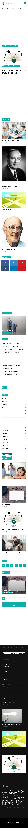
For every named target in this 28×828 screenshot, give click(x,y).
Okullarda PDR (21, 794)
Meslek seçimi (14, 794)
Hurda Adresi (6, 657)
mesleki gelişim (6, 794)
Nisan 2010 (5, 439)
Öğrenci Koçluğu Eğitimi (10, 649)
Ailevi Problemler (7, 365)
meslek (18, 793)
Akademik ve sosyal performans (10, 371)
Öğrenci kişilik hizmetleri (11, 803)
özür (10, 804)
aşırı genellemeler (7, 349)
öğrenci (14, 804)
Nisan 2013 (5, 410)
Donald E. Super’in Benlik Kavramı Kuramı (11, 8)
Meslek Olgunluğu (6, 209)
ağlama (5, 346)
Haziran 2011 (5, 427)
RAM (9, 799)
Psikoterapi (4, 799)
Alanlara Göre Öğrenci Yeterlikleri (11, 140)
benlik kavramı (22, 789)
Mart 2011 (5, 433)
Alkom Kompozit (6, 664)
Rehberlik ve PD (15, 800)
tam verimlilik (8, 802)
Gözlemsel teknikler (6, 792)
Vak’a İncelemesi (6, 504)
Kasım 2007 (5, 448)
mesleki (21, 793)
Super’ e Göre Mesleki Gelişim (9, 186)
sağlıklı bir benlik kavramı (16, 801)
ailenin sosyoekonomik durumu (10, 362)
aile (4, 355)
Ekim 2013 (4, 407)
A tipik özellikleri (7, 343)
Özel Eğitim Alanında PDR (8, 702)
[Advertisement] (14, 25)
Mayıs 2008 (5, 442)
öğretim (19, 804)
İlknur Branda (6, 666)
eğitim (10, 791)
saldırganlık (7, 801)
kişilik (10, 793)
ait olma (18, 365)
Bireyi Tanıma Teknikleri (8, 592)
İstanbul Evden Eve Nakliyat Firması (16, 807)
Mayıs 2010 (5, 436)
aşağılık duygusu (15, 346)
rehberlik (15, 799)
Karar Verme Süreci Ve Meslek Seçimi (11, 724)
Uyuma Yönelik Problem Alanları (10, 481)
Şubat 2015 (5, 401)
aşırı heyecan (20, 349)
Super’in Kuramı (14, 65)
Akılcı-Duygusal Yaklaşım (9, 377)
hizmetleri (14, 792)
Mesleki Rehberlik (6, 65)
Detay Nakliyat (6, 661)
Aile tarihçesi (6, 359)
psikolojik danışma (8, 797)
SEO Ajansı (16, 825)
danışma (20, 790)
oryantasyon (5, 795)
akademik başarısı (7, 368)
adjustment (16, 352)
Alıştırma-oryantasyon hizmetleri (10, 789)
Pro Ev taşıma (6, 659)
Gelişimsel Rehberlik (7, 330)
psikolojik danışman (19, 797)
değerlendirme (5, 791)
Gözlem (23, 791)
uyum (13, 802)
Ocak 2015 (5, 404)
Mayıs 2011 (5, 430)
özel (7, 804)
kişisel (14, 793)
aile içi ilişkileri (13, 355)
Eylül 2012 (5, 413)
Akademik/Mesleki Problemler (10, 374)
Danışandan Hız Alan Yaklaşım (9, 249)
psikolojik (16, 796)
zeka (20, 802)
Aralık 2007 (5, 445)
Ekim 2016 (4, 398)
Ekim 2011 (4, 424)
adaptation (6, 352)
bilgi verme (4, 790)
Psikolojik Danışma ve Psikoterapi (11, 553)
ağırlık (18, 343)
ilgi (19, 792)
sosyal (3, 802)
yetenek (16, 802)
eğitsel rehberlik (17, 791)
